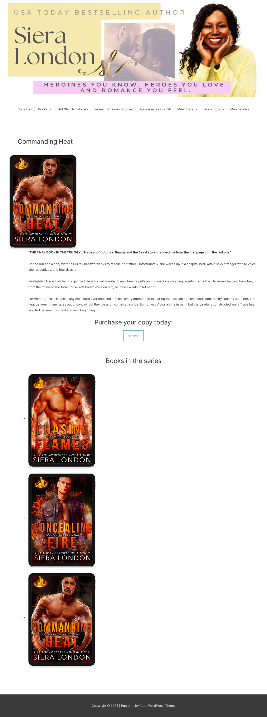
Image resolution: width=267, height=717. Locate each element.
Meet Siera (185, 109)
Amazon (134, 336)
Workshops (212, 109)
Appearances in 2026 (155, 109)
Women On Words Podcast (114, 109)
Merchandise (239, 109)
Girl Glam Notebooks (73, 109)
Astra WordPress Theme (158, 706)
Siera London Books (32, 109)
